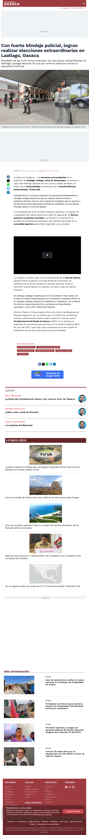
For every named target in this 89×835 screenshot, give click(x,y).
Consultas (49, 802)
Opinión (10, 390)
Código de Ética (34, 821)
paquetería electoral (45, 350)
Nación (7, 799)
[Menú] (83, 3)
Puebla (27, 797)
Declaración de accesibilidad (48, 824)
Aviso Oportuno (51, 797)
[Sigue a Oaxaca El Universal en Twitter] (70, 787)
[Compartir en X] (8, 180)
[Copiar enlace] (8, 192)
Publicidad (54, 821)
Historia (33, 824)
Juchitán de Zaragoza (24, 177)
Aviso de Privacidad (44, 814)
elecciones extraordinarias (48, 347)
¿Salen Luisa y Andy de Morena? (22, 412)
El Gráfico (49, 786)
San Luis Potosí (31, 792)
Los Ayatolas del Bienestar (19, 425)
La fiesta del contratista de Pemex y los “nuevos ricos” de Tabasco (40, 399)
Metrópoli (8, 789)
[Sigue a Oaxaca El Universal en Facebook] (67, 787)
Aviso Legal (64, 821)
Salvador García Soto (15, 408)
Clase (47, 789)
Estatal (17, 171)
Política (8, 797)
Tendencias (9, 802)
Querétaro (29, 794)
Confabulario (50, 794)
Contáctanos (21, 821)
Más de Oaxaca (11, 805)
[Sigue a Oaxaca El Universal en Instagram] (74, 787)
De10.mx (48, 799)
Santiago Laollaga (63, 350)
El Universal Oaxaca (26, 347)
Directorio (11, 821)
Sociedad (8, 792)
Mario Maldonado (13, 395)
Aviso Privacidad (75, 821)
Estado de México (32, 789)
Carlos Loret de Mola (15, 422)
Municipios (9, 794)
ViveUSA (48, 792)
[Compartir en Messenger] (8, 188)
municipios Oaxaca (26, 350)
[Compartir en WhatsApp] (8, 184)
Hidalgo (28, 786)
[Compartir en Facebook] (8, 176)
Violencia (44, 821)
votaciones (23, 354)
